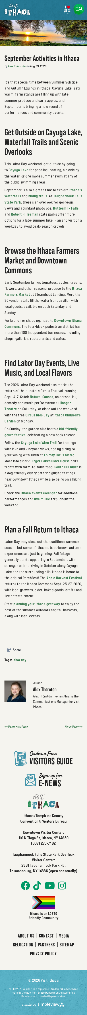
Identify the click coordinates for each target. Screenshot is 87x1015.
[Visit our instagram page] (62, 885)
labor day (19, 660)
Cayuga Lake (19, 170)
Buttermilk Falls (66, 208)
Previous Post (18, 727)
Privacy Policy (43, 953)
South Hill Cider (66, 467)
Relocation (23, 944)
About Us (26, 935)
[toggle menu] (78, 9)
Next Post (72, 727)
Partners (46, 944)
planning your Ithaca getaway (36, 604)
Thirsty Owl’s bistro (59, 455)
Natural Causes (41, 397)
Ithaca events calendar (38, 493)
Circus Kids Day (37, 415)
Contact (46, 935)
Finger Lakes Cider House (50, 461)
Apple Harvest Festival (64, 578)
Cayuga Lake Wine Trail (39, 442)
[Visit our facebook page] (25, 885)
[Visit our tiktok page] (37, 885)
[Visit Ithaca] (17, 9)
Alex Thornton (17, 66)
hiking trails (37, 196)
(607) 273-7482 (43, 843)
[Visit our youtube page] (50, 885)
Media (64, 935)
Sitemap (67, 944)
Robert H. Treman (24, 214)
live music (42, 499)
